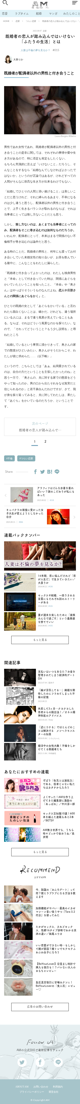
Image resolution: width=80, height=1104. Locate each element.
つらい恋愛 (31, 21)
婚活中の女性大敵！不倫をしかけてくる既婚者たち (56, 747)
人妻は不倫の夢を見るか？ (35, 50)
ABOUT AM (22, 1086)
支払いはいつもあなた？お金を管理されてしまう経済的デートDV (56, 675)
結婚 (39, 13)
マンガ (53, 13)
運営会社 (53, 1091)
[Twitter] (42, 472)
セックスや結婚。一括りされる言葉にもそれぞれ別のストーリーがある (56, 599)
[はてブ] (50, 472)
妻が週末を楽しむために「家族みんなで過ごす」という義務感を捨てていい (56, 618)
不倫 (10, 458)
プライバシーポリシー (31, 1091)
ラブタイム (22, 13)
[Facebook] (35, 472)
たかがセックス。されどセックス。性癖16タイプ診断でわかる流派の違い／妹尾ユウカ (56, 930)
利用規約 (58, 1086)
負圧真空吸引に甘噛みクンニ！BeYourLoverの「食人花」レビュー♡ (55, 986)
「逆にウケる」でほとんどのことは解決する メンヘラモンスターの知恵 (56, 731)
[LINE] (57, 472)
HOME (6, 21)
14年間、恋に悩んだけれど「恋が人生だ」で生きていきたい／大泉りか (57, 579)
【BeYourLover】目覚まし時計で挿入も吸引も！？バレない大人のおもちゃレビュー (56, 967)
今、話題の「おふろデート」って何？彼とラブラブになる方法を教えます (55, 893)
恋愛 (5, 13)
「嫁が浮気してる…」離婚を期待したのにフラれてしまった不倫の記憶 (56, 693)
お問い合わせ (40, 1086)
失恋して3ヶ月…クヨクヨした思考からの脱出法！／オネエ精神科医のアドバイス (56, 712)
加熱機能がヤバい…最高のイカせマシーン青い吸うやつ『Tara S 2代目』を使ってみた (55, 912)
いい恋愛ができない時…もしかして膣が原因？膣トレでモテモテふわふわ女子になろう (56, 949)
